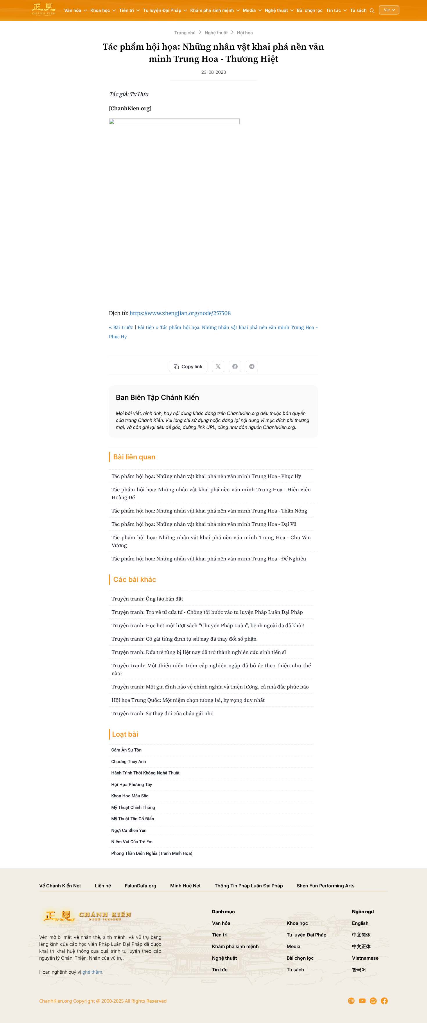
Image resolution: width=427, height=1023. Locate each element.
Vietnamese (365, 958)
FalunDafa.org (140, 886)
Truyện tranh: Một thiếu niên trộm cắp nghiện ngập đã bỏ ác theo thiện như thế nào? (211, 669)
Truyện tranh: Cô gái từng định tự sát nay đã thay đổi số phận (184, 638)
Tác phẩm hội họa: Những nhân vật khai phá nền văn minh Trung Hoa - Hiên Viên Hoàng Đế (211, 493)
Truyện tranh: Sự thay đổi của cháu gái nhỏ (163, 713)
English (360, 923)
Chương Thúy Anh (128, 761)
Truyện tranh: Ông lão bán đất (147, 598)
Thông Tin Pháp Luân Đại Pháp (249, 886)
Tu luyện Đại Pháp (306, 935)
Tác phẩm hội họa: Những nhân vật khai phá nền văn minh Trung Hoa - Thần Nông (209, 510)
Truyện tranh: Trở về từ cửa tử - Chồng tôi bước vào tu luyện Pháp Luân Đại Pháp (207, 612)
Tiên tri (219, 935)
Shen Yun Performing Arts (326, 886)
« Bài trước (121, 327)
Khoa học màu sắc (129, 796)
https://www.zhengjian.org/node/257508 (180, 313)
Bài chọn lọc (310, 10)
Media (293, 946)
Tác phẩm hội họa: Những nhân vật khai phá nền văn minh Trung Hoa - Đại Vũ (204, 524)
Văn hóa (221, 923)
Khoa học (297, 923)
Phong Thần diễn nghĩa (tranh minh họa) (151, 853)
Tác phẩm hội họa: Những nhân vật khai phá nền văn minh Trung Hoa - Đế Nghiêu (209, 558)
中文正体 (361, 946)
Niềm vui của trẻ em (131, 841)
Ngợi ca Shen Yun (128, 830)
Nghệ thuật (224, 958)
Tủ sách (358, 10)
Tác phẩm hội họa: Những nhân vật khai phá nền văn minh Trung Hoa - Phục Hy (206, 476)
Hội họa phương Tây (131, 784)
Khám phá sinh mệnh (235, 946)
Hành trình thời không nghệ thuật (145, 773)
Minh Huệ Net (185, 886)
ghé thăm (92, 972)
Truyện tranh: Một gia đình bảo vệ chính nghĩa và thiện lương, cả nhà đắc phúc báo (210, 686)
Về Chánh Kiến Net (60, 886)
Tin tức (219, 969)
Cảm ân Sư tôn (126, 750)
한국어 (359, 969)
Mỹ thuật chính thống (133, 807)
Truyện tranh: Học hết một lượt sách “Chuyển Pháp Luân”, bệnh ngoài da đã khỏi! (208, 625)
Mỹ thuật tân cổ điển (132, 818)
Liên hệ (103, 886)
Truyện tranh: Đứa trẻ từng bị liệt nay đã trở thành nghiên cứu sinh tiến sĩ (199, 652)
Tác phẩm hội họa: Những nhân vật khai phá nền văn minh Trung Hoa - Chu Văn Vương (211, 541)
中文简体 (361, 935)
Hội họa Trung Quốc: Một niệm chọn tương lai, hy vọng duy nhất (188, 700)
